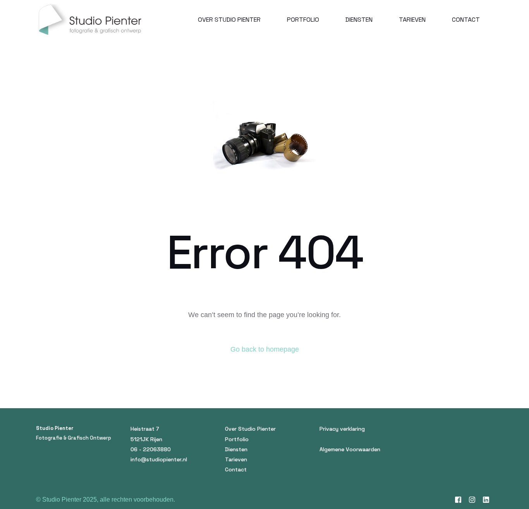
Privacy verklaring (342, 428)
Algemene (331, 449)
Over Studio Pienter (250, 428)
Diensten (236, 449)
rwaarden (368, 449)
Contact (236, 469)
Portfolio (237, 439)
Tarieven (236, 459)
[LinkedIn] (486, 499)
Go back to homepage (264, 349)
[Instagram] (472, 499)
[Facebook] (458, 499)
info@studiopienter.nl (159, 459)
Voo (351, 449)
